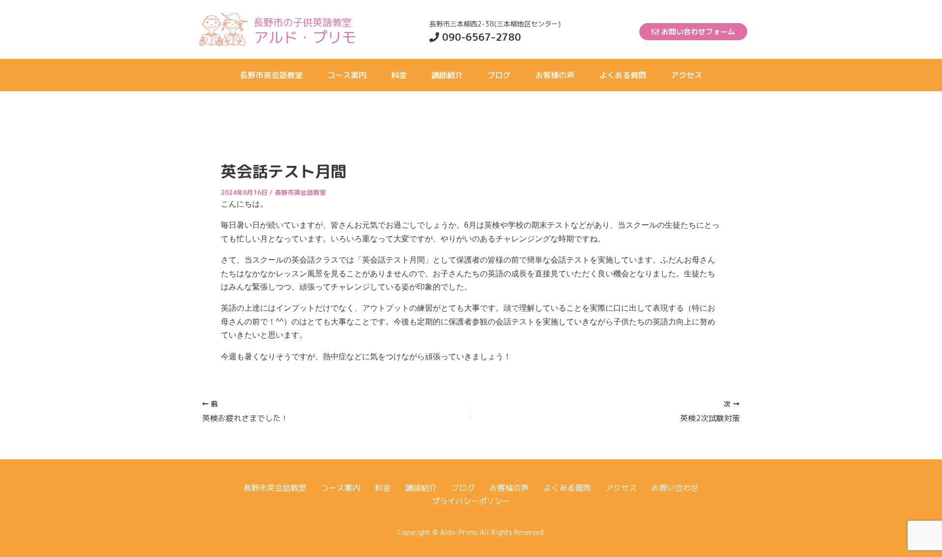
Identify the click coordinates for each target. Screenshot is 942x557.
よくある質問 (622, 75)
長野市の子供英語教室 (303, 22)
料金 (399, 75)
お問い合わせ (675, 487)
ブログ (499, 75)
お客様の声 (555, 75)
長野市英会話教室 (271, 75)
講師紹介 (447, 75)
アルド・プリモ (305, 37)
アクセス (686, 75)
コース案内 (346, 75)
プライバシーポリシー (471, 501)
